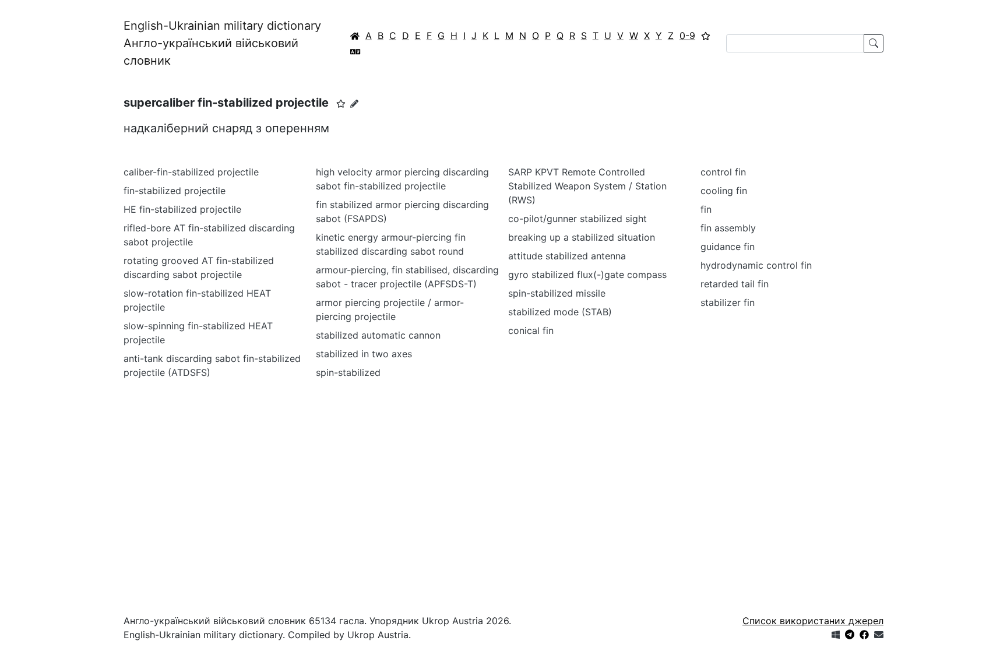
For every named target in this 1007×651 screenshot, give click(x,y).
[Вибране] (705, 35)
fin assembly (728, 228)
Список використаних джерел (812, 621)
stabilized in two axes (364, 354)
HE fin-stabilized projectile (182, 209)
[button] (341, 104)
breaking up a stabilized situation (581, 237)
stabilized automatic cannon (378, 335)
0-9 (687, 35)
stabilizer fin (727, 302)
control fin (723, 172)
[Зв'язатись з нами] (878, 635)
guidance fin (727, 246)
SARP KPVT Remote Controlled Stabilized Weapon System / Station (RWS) (587, 186)
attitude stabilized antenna (567, 256)
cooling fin (723, 190)
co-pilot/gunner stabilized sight (577, 218)
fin (706, 209)
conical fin (531, 330)
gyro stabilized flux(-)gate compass (587, 274)
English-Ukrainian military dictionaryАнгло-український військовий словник (222, 43)
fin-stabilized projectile (175, 190)
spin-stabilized (348, 372)
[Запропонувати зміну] (354, 103)
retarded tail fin (734, 284)
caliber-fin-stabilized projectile (191, 172)
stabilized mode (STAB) (560, 312)
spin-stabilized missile (556, 293)
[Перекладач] (355, 51)
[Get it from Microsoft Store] (836, 635)
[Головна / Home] (354, 35)
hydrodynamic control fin (756, 265)
